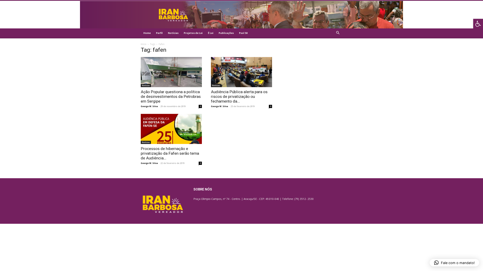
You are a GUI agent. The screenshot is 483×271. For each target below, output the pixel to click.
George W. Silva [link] (149, 106)
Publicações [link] (226, 33)
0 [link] (200, 106)
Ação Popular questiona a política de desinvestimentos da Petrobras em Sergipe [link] (171, 97)
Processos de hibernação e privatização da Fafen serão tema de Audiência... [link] (170, 153)
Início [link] (143, 44)
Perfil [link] (159, 33)
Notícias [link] (173, 33)
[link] (478, 24)
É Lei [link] (210, 33)
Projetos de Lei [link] (193, 33)
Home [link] (147, 33)
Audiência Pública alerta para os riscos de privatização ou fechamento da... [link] (239, 97)
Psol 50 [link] (243, 33)
